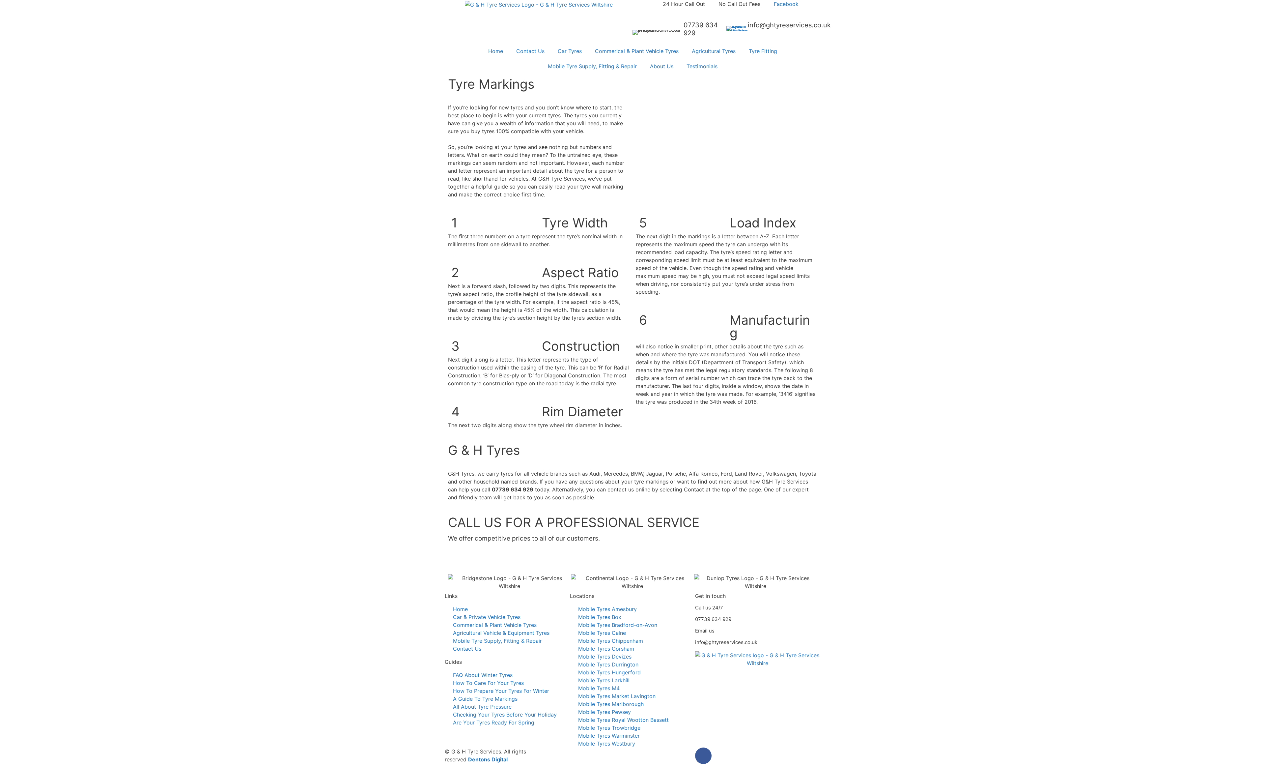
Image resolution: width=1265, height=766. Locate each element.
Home (495, 51)
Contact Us (530, 51)
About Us (661, 66)
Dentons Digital (488, 759)
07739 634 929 (713, 619)
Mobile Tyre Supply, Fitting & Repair (592, 66)
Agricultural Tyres (714, 51)
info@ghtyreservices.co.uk (789, 25)
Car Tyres (570, 51)
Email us (705, 631)
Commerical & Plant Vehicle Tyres (637, 51)
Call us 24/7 (709, 607)
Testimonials (702, 66)
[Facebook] (703, 756)
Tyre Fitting (763, 51)
